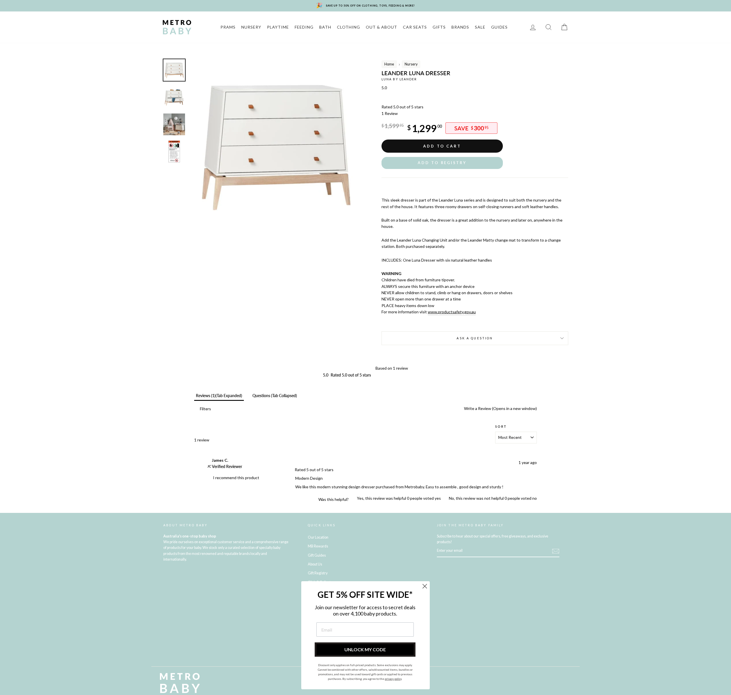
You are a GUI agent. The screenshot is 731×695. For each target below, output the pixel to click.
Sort (501, 426)
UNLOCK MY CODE (365, 649)
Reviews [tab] (219, 395)
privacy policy (393, 678)
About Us (315, 564)
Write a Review (500, 408)
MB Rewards (318, 546)
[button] (442, 163)
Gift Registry (318, 573)
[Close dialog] (425, 586)
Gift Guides (317, 555)
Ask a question (475, 338)
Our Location (318, 537)
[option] (276, 145)
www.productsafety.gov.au (452, 311)
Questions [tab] (274, 395)
